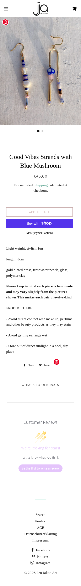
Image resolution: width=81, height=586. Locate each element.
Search (40, 515)
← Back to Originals (40, 385)
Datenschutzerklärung (40, 534)
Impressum (40, 540)
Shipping (41, 185)
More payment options (39, 233)
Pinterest (43, 557)
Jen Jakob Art (47, 573)
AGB (40, 528)
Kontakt (41, 521)
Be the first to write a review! (40, 468)
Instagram (42, 563)
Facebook (42, 550)
